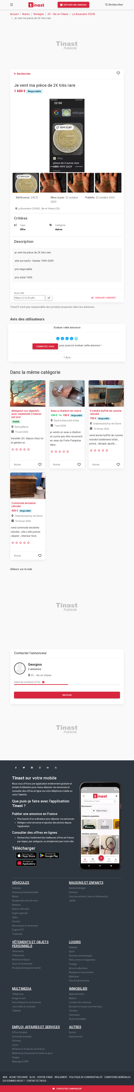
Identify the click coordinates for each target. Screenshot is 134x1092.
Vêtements (18, 951)
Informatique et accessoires (26, 1002)
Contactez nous (36, 1080)
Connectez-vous (45, 346)
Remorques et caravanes (25, 925)
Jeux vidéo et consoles (23, 1006)
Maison (72, 998)
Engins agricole (20, 913)
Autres (26, 14)
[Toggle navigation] (11, 4)
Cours (15, 1045)
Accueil (14, 14)
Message (67, 695)
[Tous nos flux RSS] (56, 768)
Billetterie (74, 976)
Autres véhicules (20, 909)
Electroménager (77, 888)
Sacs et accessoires (22, 963)
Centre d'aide (45, 1077)
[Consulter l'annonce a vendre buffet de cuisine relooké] (106, 393)
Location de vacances (80, 1002)
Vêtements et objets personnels (30, 944)
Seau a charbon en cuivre (66, 410)
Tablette (16, 1010)
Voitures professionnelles (25, 892)
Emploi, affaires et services (36, 1027)
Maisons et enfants (86, 883)
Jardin (72, 900)
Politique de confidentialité (86, 1077)
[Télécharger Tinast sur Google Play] (49, 855)
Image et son (18, 998)
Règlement (61, 1077)
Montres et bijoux (21, 959)
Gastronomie (75, 1036)
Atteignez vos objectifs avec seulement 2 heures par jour (26, 414)
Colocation (74, 1015)
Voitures (16, 888)
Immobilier (78, 989)
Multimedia (21, 989)
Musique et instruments (81, 972)
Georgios (35, 664)
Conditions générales (117, 1077)
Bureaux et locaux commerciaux (85, 1006)
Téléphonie (18, 994)
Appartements (76, 994)
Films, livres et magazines (82, 959)
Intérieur (73, 892)
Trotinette (17, 934)
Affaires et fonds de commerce (28, 1049)
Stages (15, 1057)
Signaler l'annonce (105, 298)
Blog (33, 1077)
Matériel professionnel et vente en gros (32, 1053)
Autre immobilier (77, 1019)
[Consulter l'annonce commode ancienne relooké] (27, 485)
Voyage (73, 964)
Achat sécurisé (18, 1077)
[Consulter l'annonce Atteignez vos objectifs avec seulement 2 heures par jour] (27, 393)
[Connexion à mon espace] (118, 73)
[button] (16, 768)
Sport (72, 951)
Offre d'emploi (19, 1032)
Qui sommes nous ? (14, 1080)
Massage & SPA (20, 1061)
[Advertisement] (69, 46)
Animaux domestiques (80, 955)
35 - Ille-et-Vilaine (58, 14)
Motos (15, 896)
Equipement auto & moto (25, 900)
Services (16, 1040)
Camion (16, 921)
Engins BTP (18, 929)
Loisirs (75, 942)
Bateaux (16, 905)
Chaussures (18, 955)
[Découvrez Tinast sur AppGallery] (26, 862)
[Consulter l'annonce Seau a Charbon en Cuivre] (67, 393)
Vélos (15, 917)
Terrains (73, 1010)
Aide (5, 1077)
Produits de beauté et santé (26, 968)
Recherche (23, 73)
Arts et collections (78, 968)
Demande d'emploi (22, 1036)
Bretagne (39, 14)
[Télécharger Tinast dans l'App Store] (26, 855)
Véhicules (20, 883)
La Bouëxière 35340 (83, 14)
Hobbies (73, 947)
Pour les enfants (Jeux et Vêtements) (88, 896)
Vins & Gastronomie (79, 980)
